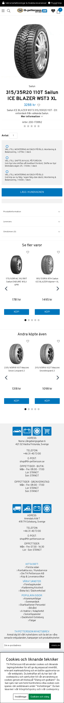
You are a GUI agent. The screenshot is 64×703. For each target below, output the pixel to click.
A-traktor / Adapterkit (32, 611)
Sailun (32, 86)
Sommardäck (32, 601)
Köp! (16, 312)
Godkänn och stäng (40, 696)
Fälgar (32, 620)
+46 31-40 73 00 (32, 453)
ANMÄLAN (55, 645)
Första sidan (32, 567)
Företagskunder (32, 584)
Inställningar (20, 696)
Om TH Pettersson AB (32, 573)
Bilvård (32, 608)
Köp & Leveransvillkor (32, 576)
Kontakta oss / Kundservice (32, 570)
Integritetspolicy (27, 689)
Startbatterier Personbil (32, 605)
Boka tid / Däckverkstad (32, 590)
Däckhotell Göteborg (33, 617)
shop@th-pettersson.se (32, 461)
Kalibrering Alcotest (32, 587)
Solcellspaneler (32, 614)
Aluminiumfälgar (32, 598)
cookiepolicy (52, 689)
